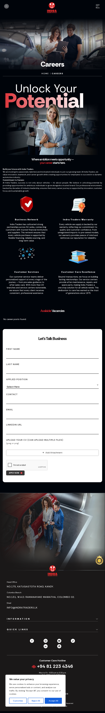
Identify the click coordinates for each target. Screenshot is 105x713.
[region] (35, 691)
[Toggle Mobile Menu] (98, 6)
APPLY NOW (14, 473)
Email (9, 409)
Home (45, 73)
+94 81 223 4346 (54, 666)
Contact (12, 394)
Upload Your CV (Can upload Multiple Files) (34, 442)
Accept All (53, 701)
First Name (13, 349)
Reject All (36, 701)
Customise (18, 701)
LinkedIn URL (14, 424)
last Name (12, 364)
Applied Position (17, 379)
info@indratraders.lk (22, 607)
